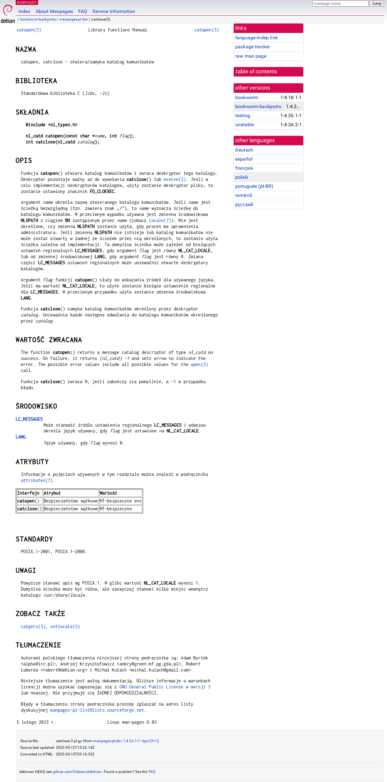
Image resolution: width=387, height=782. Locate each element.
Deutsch (244, 150)
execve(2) (175, 179)
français (244, 168)
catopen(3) (29, 29)
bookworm (246, 97)
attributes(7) (37, 480)
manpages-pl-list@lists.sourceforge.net (97, 710)
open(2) (199, 364)
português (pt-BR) (254, 186)
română (243, 195)
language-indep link (256, 37)
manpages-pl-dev (73, 19)
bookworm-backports (38, 19)
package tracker (252, 47)
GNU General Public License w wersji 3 (165, 686)
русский (244, 204)
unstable (244, 124)
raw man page (250, 56)
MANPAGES (27, 2)
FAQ (82, 11)
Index (24, 11)
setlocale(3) (65, 626)
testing (242, 115)
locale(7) (160, 220)
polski (241, 177)
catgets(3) (33, 626)
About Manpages (54, 11)
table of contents (256, 72)
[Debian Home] (7, 12)
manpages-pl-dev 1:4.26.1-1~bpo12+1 (125, 741)
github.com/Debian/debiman (77, 772)
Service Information (114, 11)
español (243, 159)
